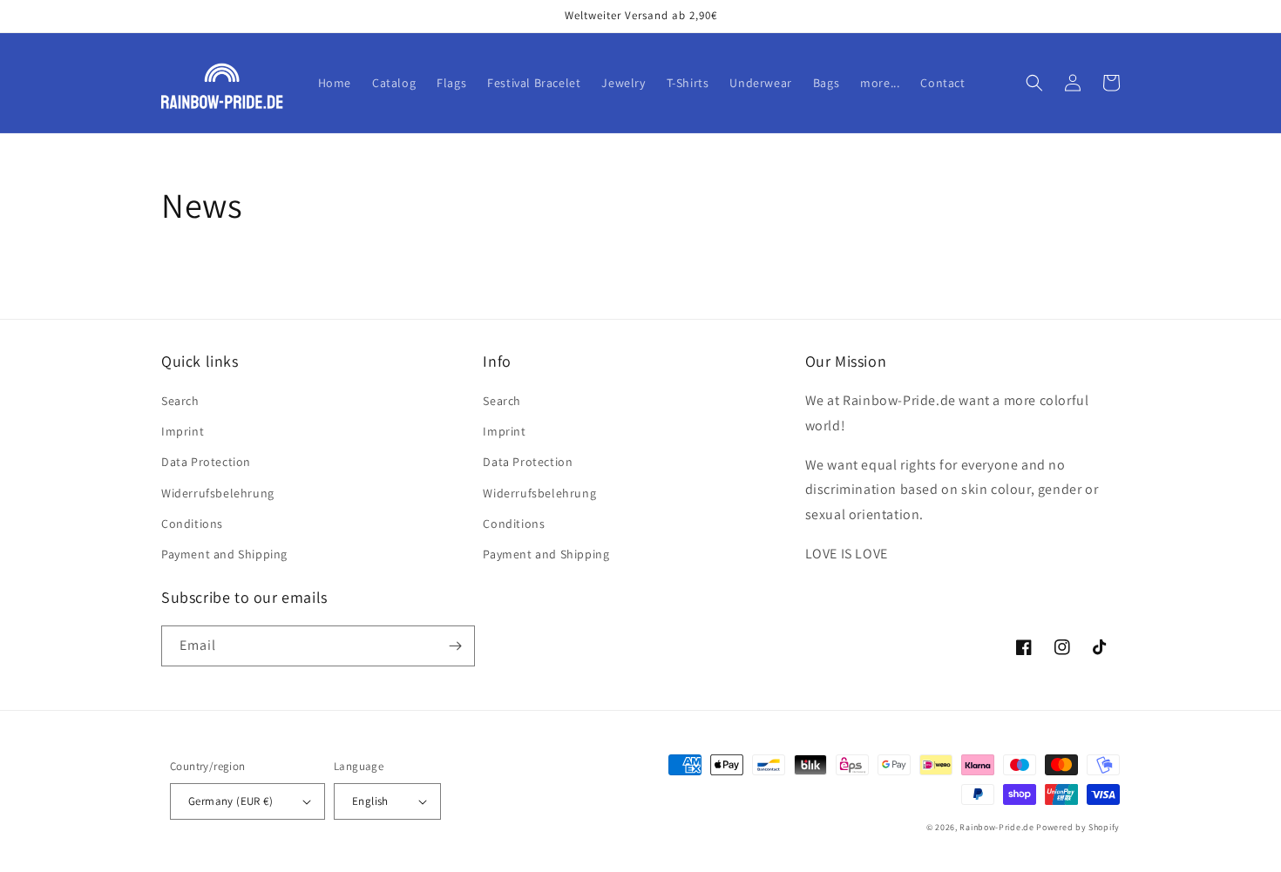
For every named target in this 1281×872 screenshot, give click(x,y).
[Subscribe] (455, 645)
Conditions (192, 523)
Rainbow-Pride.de (996, 827)
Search (180, 401)
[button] (1034, 83)
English (370, 801)
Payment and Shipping (224, 554)
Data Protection (206, 462)
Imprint (182, 431)
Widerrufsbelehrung (217, 493)
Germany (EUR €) (230, 801)
